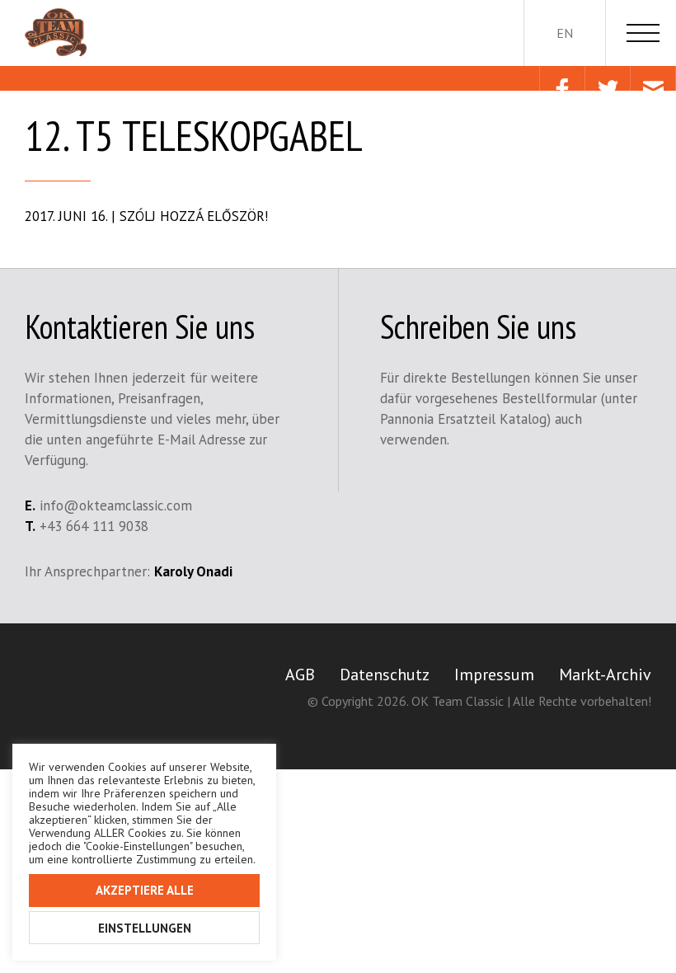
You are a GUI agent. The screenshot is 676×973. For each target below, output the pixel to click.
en (564, 33)
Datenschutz (385, 674)
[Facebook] (561, 78)
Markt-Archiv (605, 674)
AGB (300, 674)
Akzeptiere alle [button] (145, 890)
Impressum (494, 674)
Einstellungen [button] (144, 928)
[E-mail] (652, 78)
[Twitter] (607, 78)
